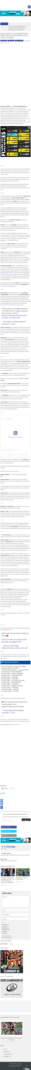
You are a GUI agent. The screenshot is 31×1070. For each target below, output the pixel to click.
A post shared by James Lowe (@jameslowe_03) (15, 454)
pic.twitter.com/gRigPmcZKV (11, 642)
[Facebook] (15, 800)
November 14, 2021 (8, 324)
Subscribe (26, 820)
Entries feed (6, 1051)
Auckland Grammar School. (7, 272)
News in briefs (19, 40)
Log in (5, 1049)
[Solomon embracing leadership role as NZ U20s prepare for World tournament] (8, 872)
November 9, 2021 (21, 648)
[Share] (15, 807)
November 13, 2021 (8, 713)
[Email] (15, 805)
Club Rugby (11, 40)
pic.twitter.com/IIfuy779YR (11, 318)
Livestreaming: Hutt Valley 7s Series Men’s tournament (15, 855)
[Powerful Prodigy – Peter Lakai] (23, 872)
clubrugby (27, 40)
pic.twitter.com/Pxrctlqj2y (15, 706)
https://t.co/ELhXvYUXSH (18, 639)
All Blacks (15, 26)
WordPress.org (7, 1056)
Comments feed (8, 1054)
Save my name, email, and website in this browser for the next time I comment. (6, 929)
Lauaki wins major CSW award (8, 860)
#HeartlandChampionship (17, 315)
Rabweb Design (18, 1065)
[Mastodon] (15, 803)
